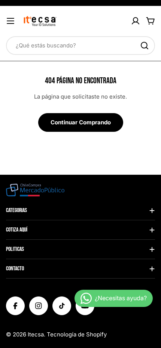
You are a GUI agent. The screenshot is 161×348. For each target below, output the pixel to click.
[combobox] (80, 45)
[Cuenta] (135, 20)
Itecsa (36, 334)
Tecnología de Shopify (77, 334)
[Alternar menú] (10, 20)
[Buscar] (144, 45)
